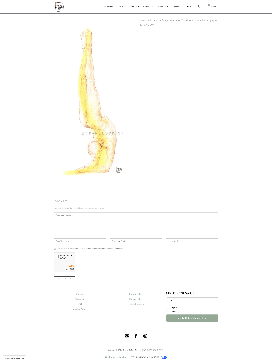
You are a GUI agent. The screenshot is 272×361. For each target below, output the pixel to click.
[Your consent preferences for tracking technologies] (14, 358)
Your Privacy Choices (145, 357)
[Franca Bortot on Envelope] (127, 336)
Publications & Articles (142, 6)
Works (122, 6)
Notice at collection (116, 357)
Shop (188, 6)
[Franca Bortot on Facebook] (136, 336)
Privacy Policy (136, 294)
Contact (177, 6)
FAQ (79, 304)
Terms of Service (136, 304)
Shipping (79, 299)
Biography (109, 6)
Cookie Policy (79, 309)
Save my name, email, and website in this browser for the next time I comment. (89, 248)
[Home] (59, 6)
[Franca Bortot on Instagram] (145, 336)
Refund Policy (136, 299)
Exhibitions (163, 6)
